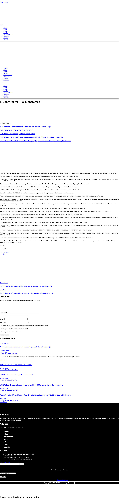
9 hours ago (3, 352)
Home (5, 28)
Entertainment (7, 34)
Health (5, 38)
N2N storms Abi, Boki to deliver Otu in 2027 (16, 130)
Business (6, 39)
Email (2, 319)
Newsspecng (4, 2)
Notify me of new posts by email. (12, 332)
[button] (59, 25)
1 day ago (3, 398)
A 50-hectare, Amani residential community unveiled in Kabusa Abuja (25, 127)
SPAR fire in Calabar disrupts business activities (17, 134)
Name (2, 316)
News (5, 29)
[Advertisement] (59, 54)
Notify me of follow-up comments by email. (15, 328)
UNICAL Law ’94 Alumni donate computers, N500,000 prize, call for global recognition (31, 137)
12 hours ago (4, 368)
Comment (3, 312)
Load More (3, 402)
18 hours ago (4, 388)
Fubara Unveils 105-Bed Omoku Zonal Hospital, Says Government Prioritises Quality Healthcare (35, 141)
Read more (3, 360)
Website (2, 322)
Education (6, 36)
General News (4, 343)
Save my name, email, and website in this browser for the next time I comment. (25, 325)
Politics (5, 33)
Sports (5, 31)
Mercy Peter (5, 350)
